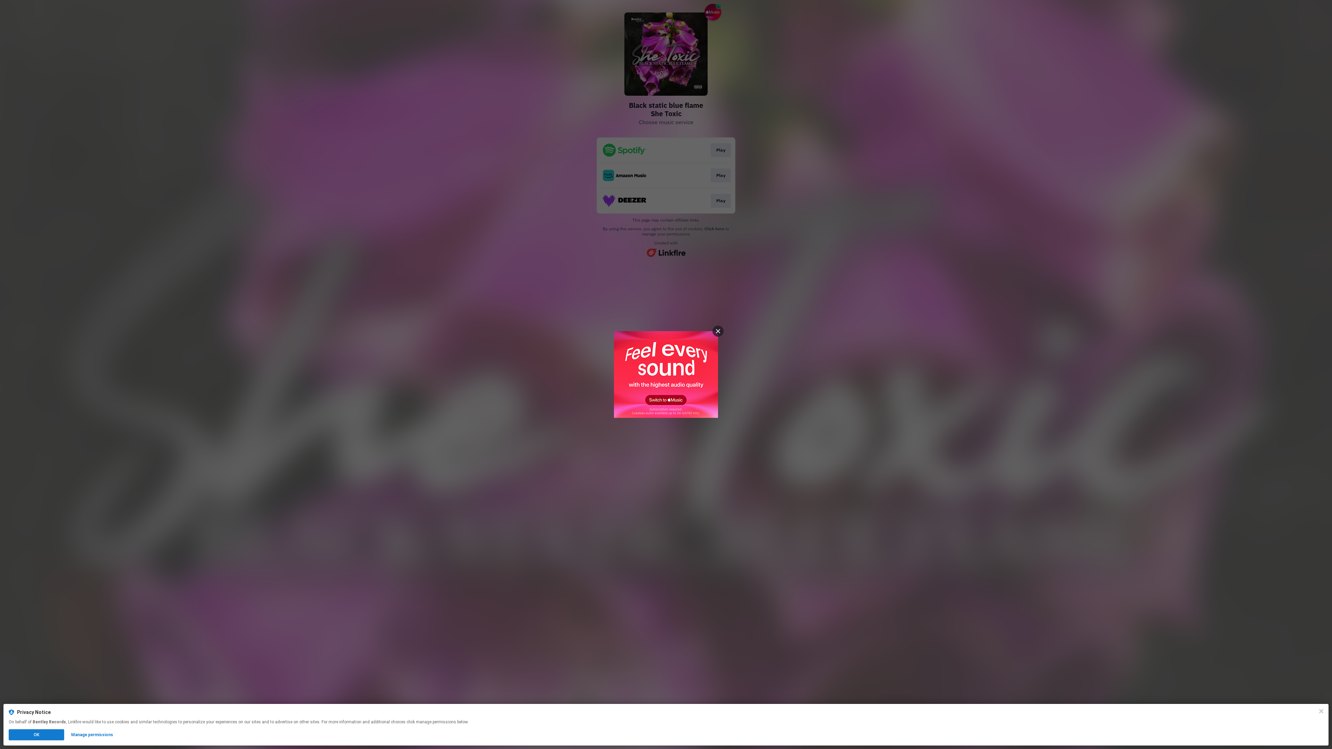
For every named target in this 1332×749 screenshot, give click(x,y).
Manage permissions (92, 734)
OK (36, 734)
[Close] (1321, 711)
